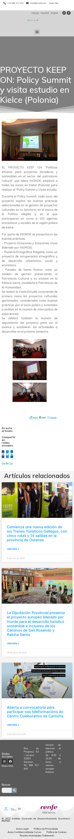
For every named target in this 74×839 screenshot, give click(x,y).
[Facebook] (10, 761)
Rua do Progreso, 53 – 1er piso (31, 752)
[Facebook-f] (69, 13)
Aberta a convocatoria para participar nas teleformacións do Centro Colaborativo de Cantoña (35, 711)
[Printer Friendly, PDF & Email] (42, 418)
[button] (37, 32)
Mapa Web (7, 765)
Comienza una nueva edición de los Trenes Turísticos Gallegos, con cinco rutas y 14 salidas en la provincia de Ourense (37, 533)
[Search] (14, 790)
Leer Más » (13, 549)
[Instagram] (64, 13)
